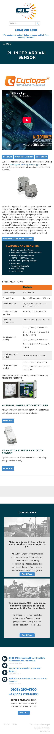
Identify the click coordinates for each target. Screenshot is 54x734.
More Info (8, 421)
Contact (23, 713)
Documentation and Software (17, 239)
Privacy (14, 724)
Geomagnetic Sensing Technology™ (24, 164)
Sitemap (7, 724)
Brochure (7, 157)
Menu (8, 44)
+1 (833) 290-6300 (26, 37)
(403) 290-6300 (26, 30)
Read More (27, 574)
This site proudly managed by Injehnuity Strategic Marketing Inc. (40, 728)
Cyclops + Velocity (24, 157)
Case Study (41, 157)
